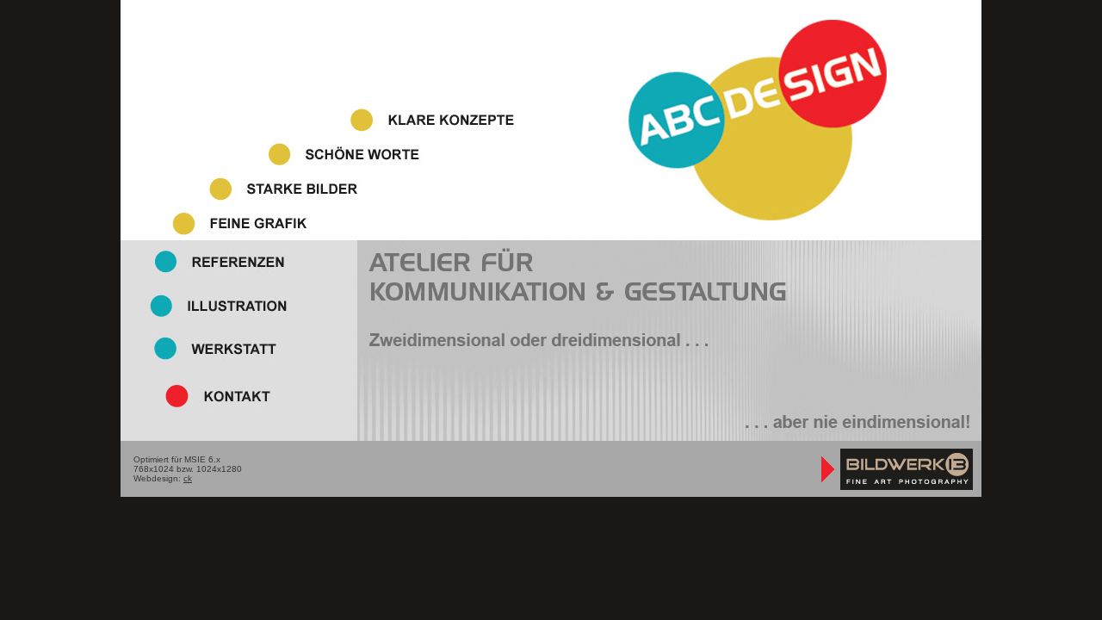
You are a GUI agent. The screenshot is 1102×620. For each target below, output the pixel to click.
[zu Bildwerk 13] (895, 489)
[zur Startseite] (757, 214)
